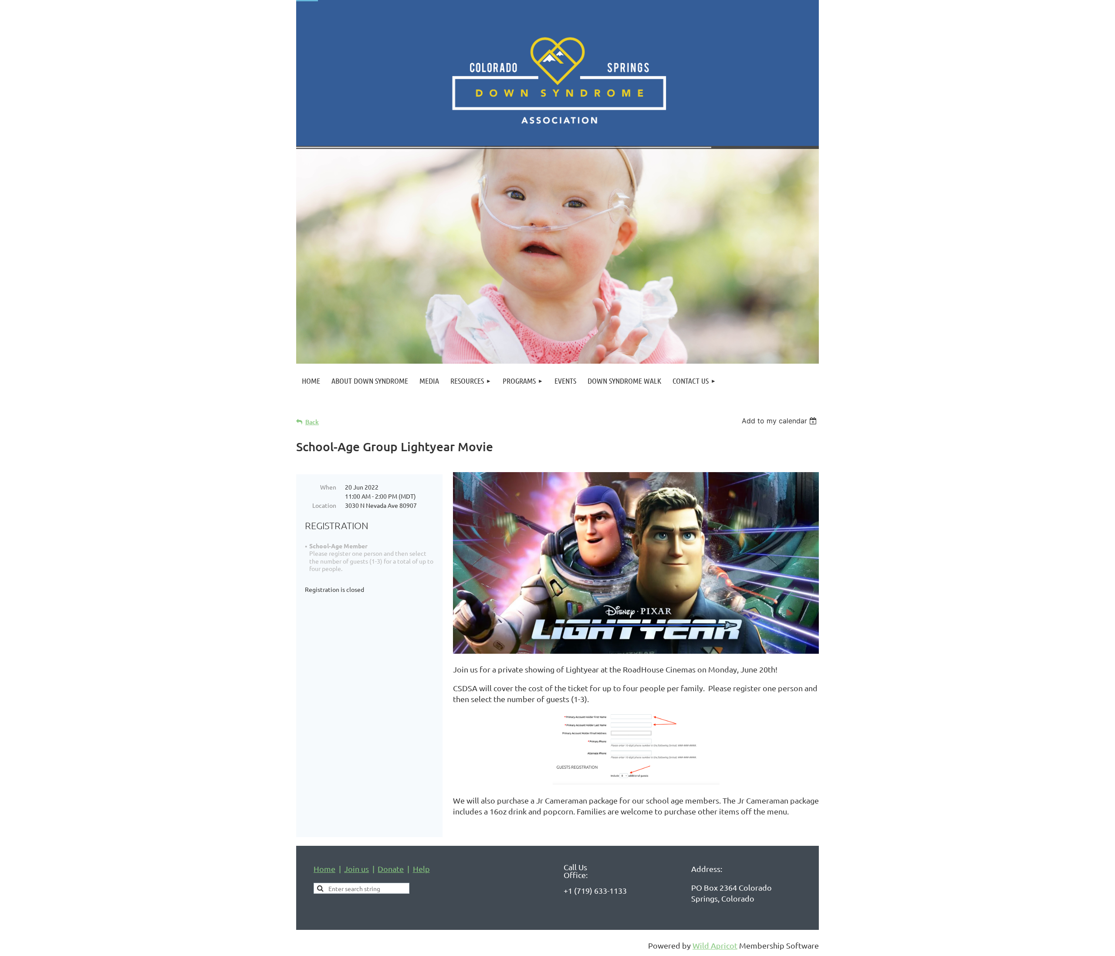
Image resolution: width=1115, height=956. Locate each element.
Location (324, 505)
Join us (356, 868)
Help (421, 868)
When (328, 487)
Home (324, 868)
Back (312, 422)
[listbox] (780, 421)
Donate (391, 868)
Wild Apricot (715, 945)
